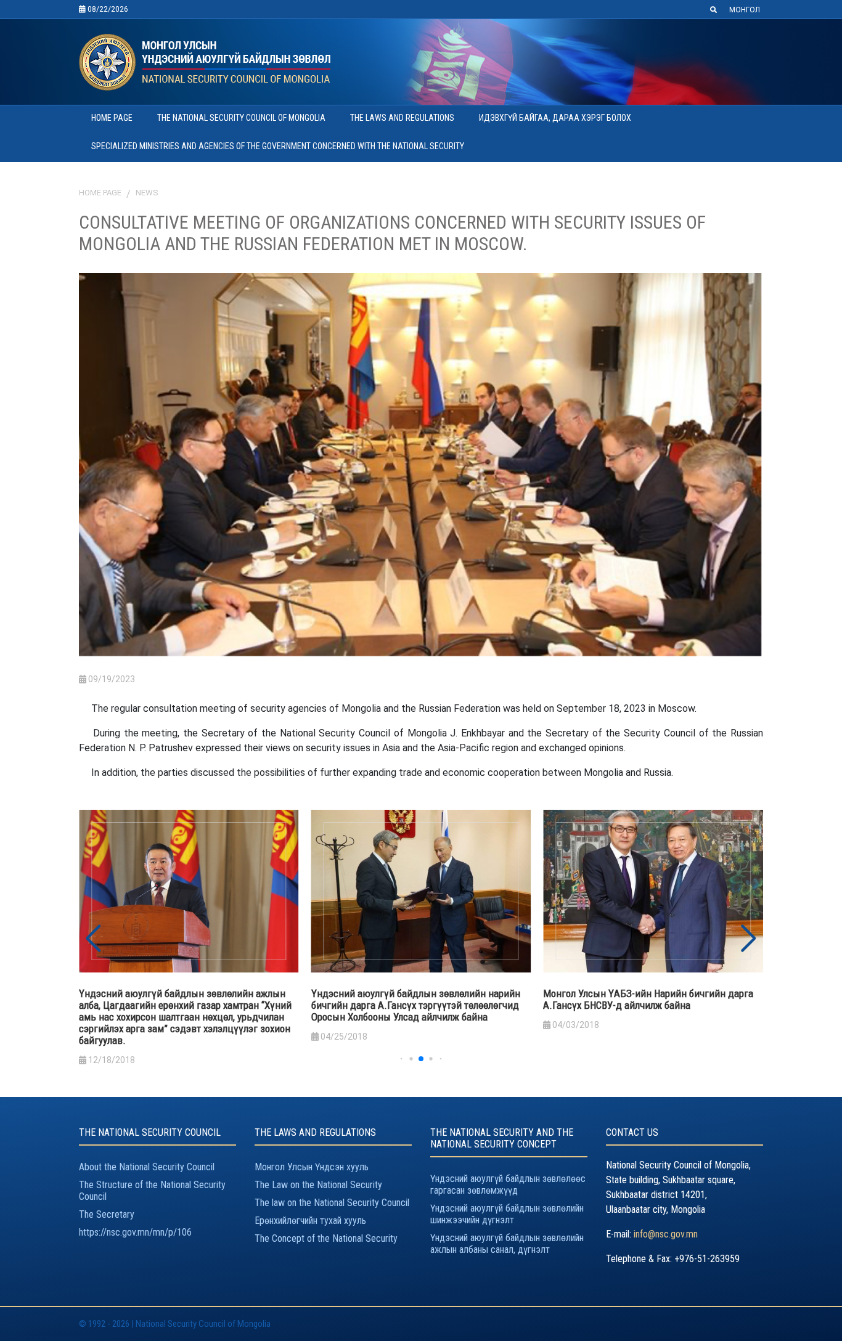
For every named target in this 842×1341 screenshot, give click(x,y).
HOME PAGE (112, 118)
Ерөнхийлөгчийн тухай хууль (310, 1220)
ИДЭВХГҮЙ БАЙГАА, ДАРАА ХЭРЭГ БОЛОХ (555, 118)
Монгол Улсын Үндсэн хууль (312, 1167)
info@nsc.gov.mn (666, 1234)
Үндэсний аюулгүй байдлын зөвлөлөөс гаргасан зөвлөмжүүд (508, 1184)
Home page (100, 192)
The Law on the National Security (318, 1185)
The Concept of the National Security (326, 1238)
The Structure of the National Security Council (152, 1190)
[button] (748, 938)
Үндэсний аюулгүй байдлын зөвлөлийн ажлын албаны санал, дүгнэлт (507, 1243)
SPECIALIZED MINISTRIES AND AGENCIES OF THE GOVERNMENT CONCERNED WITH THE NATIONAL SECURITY (277, 146)
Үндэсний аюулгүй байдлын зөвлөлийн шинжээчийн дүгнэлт (507, 1214)
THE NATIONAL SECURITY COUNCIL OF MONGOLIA (241, 118)
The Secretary (106, 1214)
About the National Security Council (147, 1167)
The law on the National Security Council (332, 1203)
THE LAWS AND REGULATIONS (402, 118)
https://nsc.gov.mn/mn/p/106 (135, 1232)
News (147, 192)
